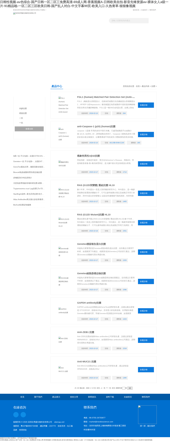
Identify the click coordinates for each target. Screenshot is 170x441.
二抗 (21, 118)
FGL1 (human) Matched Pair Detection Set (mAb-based (108, 97)
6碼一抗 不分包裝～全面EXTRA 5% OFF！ (29, 156)
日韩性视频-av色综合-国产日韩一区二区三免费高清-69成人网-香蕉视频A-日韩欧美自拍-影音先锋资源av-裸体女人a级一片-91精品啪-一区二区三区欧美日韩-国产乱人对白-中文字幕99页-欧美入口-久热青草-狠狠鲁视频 (76, 440)
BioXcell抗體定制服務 (22, 205)
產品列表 (145, 86)
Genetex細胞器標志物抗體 (91, 273)
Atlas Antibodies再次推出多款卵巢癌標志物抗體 (29, 199)
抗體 (19, 102)
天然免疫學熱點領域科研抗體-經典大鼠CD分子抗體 (29, 183)
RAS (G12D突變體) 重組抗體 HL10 (96, 185)
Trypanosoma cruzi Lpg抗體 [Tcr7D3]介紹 (29, 188)
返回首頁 (136, 10)
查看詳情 (143, 105)
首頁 (138, 86)
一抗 (21, 123)
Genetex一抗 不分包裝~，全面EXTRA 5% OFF (29, 161)
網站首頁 (22, 32)
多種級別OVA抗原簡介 (22, 178)
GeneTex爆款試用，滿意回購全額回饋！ (29, 167)
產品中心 (23, 89)
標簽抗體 (23, 113)
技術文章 (76, 32)
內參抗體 (23, 108)
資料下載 (112, 32)
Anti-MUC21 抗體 (86, 361)
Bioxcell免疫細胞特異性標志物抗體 (27, 172)
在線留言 (144, 10)
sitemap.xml (59, 422)
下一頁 (108, 388)
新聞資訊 (94, 32)
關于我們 (40, 32)
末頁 (113, 388)
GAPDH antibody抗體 (89, 302)
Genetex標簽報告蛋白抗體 (91, 244)
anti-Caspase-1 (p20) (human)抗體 (96, 126)
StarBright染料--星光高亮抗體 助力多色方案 (29, 194)
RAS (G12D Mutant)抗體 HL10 (93, 214)
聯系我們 (153, 10)
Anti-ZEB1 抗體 (85, 332)
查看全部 (29, 129)
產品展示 (58, 32)
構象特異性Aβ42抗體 (88, 156)
